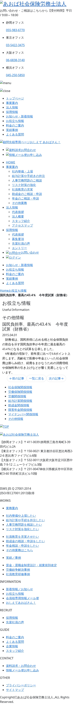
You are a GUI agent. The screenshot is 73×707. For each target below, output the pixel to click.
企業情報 (12, 646)
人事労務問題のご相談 (27, 180)
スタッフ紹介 (21, 221)
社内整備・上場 (22, 171)
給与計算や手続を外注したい (25, 520)
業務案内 (12, 508)
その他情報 (15, 419)
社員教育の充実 (22, 189)
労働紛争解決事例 (18, 570)
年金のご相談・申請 (25, 198)
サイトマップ (15, 690)
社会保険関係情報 (20, 387)
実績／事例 (13, 558)
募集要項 (18, 239)
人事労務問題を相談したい (24, 525)
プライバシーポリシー (21, 685)
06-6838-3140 (15, 60)
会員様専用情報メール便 (22, 598)
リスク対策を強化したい (22, 529)
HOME (10, 162)
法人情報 (12, 107)
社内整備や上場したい (21, 515)
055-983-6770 (15, 30)
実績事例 (12, 130)
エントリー (19, 248)
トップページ (15, 98)
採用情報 (12, 112)
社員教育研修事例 (18, 574)
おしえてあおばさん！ (21, 603)
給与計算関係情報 (20, 401)
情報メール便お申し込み (22, 670)
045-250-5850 (15, 75)
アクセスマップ (22, 225)
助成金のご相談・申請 (27, 194)
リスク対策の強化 (24, 185)
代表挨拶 (18, 212)
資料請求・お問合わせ (21, 666)
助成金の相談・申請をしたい (25, 541)
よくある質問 (15, 134)
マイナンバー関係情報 (23, 414)
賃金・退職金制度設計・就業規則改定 (31, 565)
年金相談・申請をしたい (22, 546)
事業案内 (12, 103)
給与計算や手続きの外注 (28, 176)
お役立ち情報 (15, 121)
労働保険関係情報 (20, 392)
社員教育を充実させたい (22, 537)
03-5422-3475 (15, 45)
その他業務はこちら (19, 550)
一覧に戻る (36, 378)
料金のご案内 (15, 125)
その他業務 (19, 203)
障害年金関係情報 (20, 410)
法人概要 (18, 216)
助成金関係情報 (18, 405)
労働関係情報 (17, 396)
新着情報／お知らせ (19, 589)
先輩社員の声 (21, 243)
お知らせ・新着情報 (19, 116)
